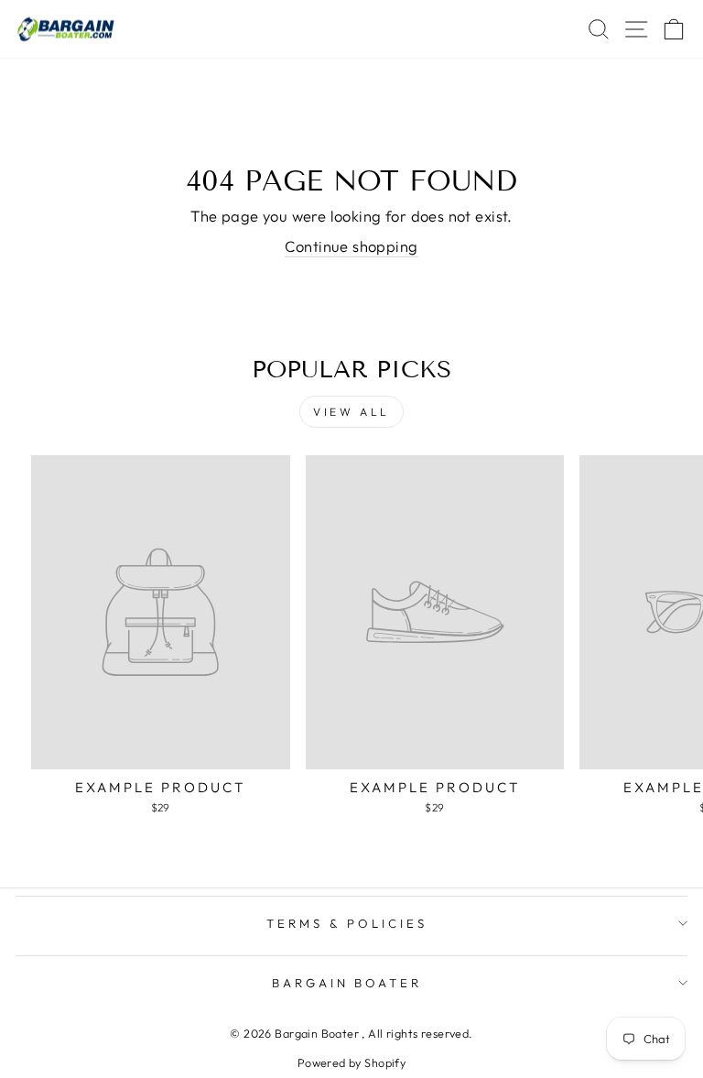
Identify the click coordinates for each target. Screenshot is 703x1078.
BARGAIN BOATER (347, 982)
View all (351, 412)
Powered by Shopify (351, 1062)
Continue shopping (351, 246)
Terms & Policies (346, 923)
